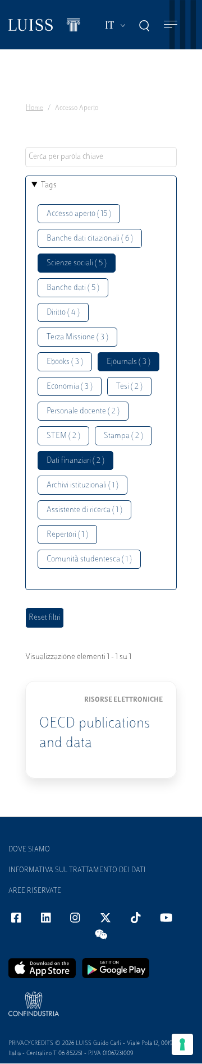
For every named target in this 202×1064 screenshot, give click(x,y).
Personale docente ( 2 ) (83, 411)
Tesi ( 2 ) (129, 387)
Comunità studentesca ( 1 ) (89, 559)
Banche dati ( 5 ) (73, 288)
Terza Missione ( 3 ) (77, 337)
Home (34, 108)
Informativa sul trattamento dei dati (77, 870)
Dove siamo (29, 849)
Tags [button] (49, 185)
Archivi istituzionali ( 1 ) (82, 485)
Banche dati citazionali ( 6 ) (90, 238)
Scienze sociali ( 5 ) (77, 263)
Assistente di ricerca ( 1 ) (84, 510)
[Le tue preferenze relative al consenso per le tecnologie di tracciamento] (182, 1044)
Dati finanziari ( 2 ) (75, 461)
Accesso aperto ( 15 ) (79, 214)
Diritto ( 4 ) (63, 312)
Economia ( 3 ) (70, 387)
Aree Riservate (34, 891)
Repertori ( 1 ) (67, 535)
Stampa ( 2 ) (123, 436)
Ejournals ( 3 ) (128, 362)
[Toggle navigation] (170, 25)
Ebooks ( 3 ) (65, 362)
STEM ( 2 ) (63, 436)
